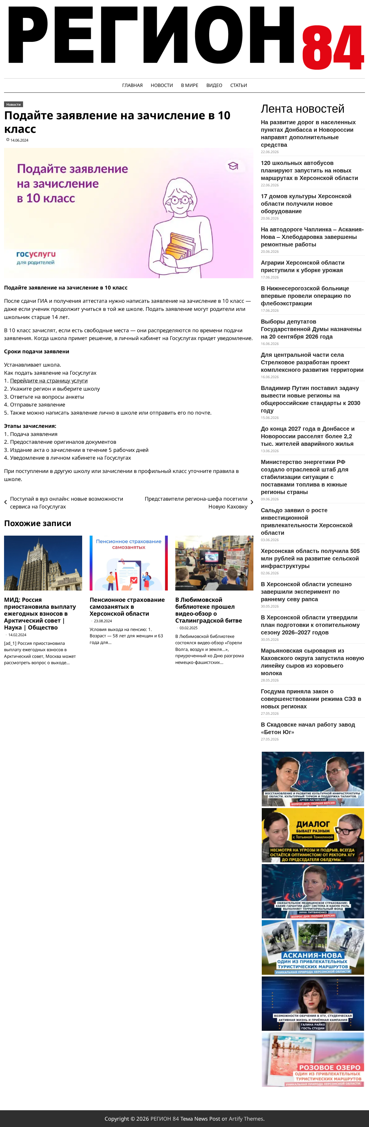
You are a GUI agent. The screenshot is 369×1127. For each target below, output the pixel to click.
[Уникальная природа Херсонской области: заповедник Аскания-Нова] (313, 947)
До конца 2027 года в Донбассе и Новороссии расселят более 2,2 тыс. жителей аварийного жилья (308, 436)
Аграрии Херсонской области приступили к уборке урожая (302, 266)
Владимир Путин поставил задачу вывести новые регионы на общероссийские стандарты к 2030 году (310, 398)
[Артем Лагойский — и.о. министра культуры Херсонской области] (313, 779)
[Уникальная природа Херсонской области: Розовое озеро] (313, 1060)
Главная (132, 85)
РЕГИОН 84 (164, 1118)
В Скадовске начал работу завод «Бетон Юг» (308, 728)
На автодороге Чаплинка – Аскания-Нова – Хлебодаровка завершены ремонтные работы (312, 236)
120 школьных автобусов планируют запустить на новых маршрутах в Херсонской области (309, 170)
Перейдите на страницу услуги (49, 380)
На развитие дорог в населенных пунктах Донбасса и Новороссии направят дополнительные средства (308, 133)
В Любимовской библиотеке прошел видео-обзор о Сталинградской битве (208, 610)
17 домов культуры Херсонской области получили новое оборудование (306, 203)
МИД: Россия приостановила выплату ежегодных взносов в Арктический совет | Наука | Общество (40, 613)
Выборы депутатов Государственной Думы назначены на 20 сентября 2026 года (311, 328)
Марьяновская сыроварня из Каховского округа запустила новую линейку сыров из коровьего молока (312, 661)
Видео (214, 85)
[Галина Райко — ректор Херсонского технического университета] (313, 1003)
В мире (189, 85)
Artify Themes (246, 1118)
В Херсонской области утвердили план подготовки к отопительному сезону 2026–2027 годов (310, 624)
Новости (162, 85)
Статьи (238, 85)
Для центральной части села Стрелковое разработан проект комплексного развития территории (312, 362)
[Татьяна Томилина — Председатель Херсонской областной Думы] (313, 835)
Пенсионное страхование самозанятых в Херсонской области (127, 606)
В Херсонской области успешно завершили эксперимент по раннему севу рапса (306, 591)
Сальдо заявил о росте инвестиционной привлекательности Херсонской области (307, 521)
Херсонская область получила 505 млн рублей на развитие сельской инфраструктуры (310, 558)
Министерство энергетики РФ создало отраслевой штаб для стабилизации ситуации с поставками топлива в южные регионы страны (305, 476)
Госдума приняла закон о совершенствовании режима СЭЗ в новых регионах (311, 698)
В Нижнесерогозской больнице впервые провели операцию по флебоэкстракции (306, 295)
